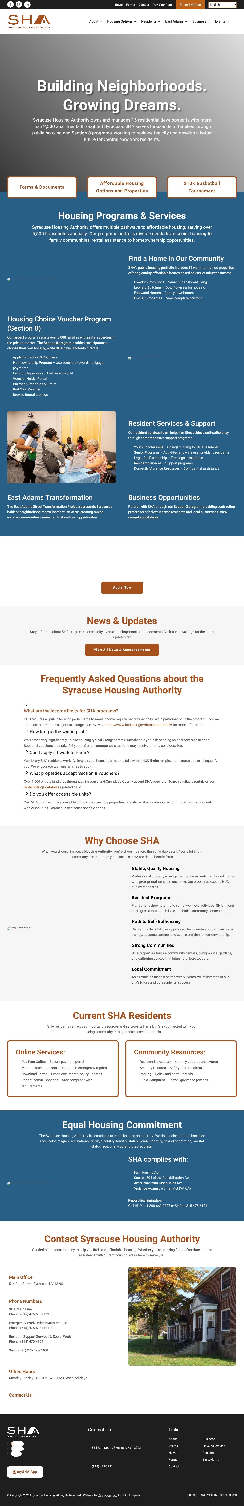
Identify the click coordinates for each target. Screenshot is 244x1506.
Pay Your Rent (162, 5)
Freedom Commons (149, 282)
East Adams (174, 22)
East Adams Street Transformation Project (46, 506)
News (119, 5)
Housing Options (119, 22)
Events (220, 22)
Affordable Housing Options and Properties (122, 187)
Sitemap (192, 1495)
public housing (149, 267)
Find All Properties (148, 298)
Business (199, 22)
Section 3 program (188, 506)
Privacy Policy (208, 1495)
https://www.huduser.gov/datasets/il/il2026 (138, 725)
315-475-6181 (196, 1205)
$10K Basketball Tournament (202, 187)
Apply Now (122, 587)
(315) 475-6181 (31, 1314)
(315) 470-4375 (31, 1341)
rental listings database (41, 787)
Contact (144, 5)
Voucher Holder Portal (30, 378)
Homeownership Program (32, 362)
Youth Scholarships (148, 447)
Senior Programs (147, 452)
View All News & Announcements (122, 649)
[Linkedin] (27, 4)
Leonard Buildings (148, 287)
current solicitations (143, 517)
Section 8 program (58, 342)
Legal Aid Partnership (150, 457)
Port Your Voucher (26, 389)
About (93, 22)
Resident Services (147, 463)
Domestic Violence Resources (157, 468)
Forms (130, 5)
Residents (149, 22)
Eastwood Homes (147, 292)
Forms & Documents (42, 187)
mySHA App (192, 4)
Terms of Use (228, 1495)
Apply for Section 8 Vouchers (35, 357)
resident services (147, 432)
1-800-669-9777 (158, 1205)
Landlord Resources (28, 373)
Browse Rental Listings (30, 394)
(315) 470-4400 (36, 1350)
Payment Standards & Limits (34, 384)
